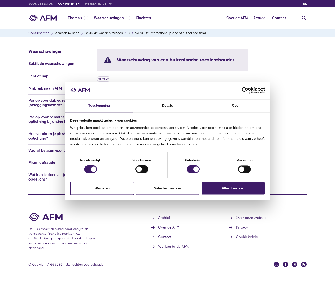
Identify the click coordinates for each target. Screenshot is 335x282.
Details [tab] (167, 105)
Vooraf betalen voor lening (51, 150)
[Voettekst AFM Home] (82, 217)
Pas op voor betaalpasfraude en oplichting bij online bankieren (55, 119)
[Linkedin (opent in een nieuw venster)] (294, 264)
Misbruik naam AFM (45, 88)
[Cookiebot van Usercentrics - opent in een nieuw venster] (245, 90)
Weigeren (102, 188)
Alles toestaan (233, 188)
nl (305, 3)
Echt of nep (38, 76)
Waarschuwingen (45, 51)
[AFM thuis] (42, 18)
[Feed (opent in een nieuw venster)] (304, 264)
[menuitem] (81, 18)
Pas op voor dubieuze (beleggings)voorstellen (48, 102)
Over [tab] (236, 105)
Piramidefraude (41, 162)
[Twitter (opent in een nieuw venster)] (276, 264)
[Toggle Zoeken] (304, 18)
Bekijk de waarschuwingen (51, 63)
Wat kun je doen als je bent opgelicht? (51, 177)
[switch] (141, 169)
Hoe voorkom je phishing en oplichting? (52, 136)
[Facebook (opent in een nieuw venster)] (285, 264)
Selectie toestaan (167, 188)
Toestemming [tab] (99, 105)
